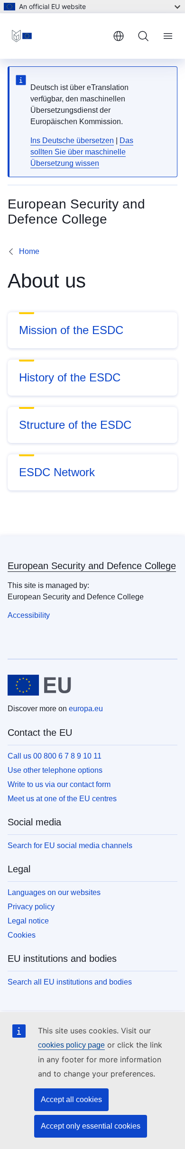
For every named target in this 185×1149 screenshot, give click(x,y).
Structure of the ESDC (75, 424)
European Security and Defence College (92, 566)
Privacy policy (31, 907)
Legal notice (28, 921)
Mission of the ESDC (71, 330)
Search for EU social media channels (70, 845)
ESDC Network (57, 472)
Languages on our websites (54, 892)
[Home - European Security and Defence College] (56, 36)
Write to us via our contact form (59, 784)
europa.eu (86, 709)
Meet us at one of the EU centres (62, 799)
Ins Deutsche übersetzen (72, 140)
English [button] (118, 36)
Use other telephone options (55, 770)
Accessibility (29, 615)
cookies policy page (71, 1045)
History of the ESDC (69, 377)
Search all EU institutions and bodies (70, 982)
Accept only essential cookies (90, 1126)
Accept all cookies (71, 1099)
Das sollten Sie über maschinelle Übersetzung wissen (81, 151)
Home (29, 251)
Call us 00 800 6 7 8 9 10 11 (55, 756)
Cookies (22, 935)
